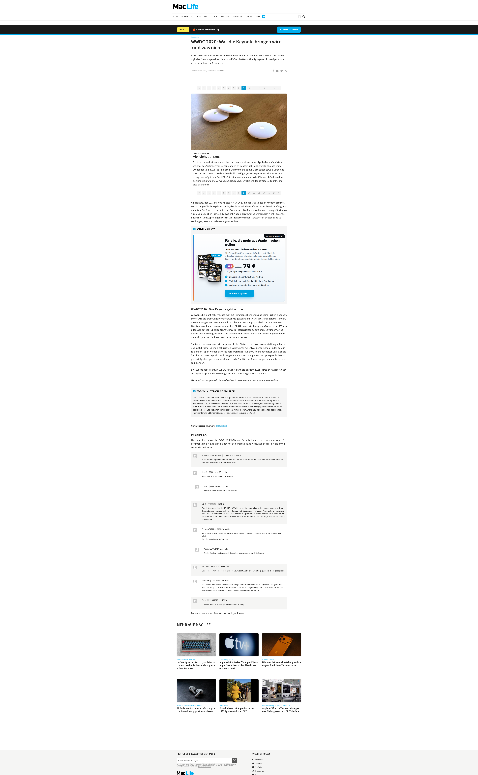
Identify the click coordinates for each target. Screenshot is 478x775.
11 (254, 88)
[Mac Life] (207, 773)
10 (249, 88)
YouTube (258, 767)
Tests (207, 16)
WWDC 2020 (222, 426)
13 (264, 88)
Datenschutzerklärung (204, 767)
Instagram (259, 771)
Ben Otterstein (200, 71)
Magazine (225, 16)
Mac (193, 16)
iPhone (184, 16)
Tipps (215, 16)
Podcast (249, 16)
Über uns (237, 16)
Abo (258, 16)
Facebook (259, 759)
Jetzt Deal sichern (290, 29)
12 (259, 88)
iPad (199, 16)
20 (274, 88)
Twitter (258, 763)
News (176, 16)
